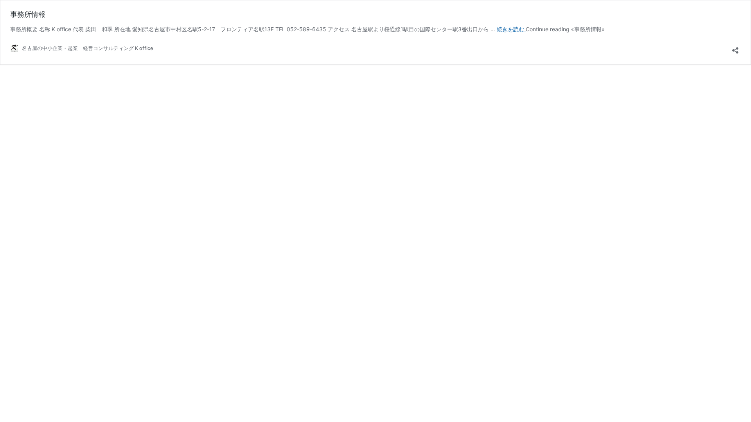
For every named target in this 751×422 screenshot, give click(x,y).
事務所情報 (27, 14)
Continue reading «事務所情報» (565, 29)
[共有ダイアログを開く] (735, 48)
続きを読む (511, 29)
